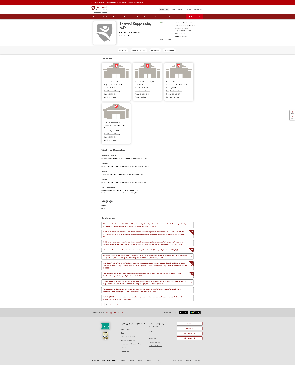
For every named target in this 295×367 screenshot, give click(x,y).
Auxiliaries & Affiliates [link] (155, 346)
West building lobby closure (108, 3)
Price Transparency (157, 361)
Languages (155, 50)
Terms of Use (132, 361)
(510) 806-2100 (144, 94)
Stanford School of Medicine (178, 361)
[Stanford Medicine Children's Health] (99, 9)
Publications (169, 50)
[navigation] (147, 16)
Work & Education (138, 50)
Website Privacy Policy (140, 361)
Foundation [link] (152, 335)
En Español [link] (198, 10)
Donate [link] (188, 10)
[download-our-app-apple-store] (183, 312)
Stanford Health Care (188, 361)
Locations (122, 50)
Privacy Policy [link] (125, 351)
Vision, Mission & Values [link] (128, 337)
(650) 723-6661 (175, 94)
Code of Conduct (149, 361)
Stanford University (197, 361)
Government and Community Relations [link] (132, 344)
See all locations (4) (165, 39)
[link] (198, 10)
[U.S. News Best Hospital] (105, 335)
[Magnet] (105, 326)
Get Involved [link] (152, 338)
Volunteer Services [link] (154, 342)
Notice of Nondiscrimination (123, 361)
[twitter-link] (122, 313)
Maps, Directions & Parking (183, 31)
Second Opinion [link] (177, 10)
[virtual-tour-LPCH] (107, 313)
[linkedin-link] (115, 313)
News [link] (122, 333)
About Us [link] (123, 348)
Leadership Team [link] (125, 329)
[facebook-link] (119, 313)
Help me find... (196, 17)
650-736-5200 (184, 34)
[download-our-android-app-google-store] (195, 312)
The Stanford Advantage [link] (128, 340)
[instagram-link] (111, 313)
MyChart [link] (165, 9)
